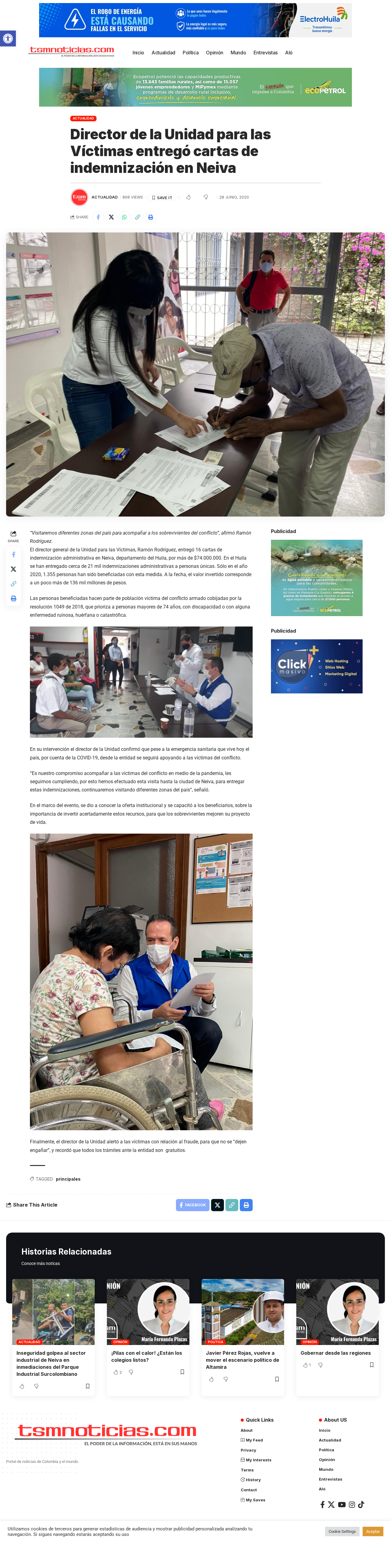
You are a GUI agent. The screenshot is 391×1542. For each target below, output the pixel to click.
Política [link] (215, 1342)
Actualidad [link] (83, 118)
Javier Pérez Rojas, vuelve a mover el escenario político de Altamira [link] (242, 1360)
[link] (8, 38)
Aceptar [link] (373, 1531)
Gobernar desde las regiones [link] (336, 1353)
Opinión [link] (120, 1342)
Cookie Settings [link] (342, 1531)
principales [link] (68, 1179)
